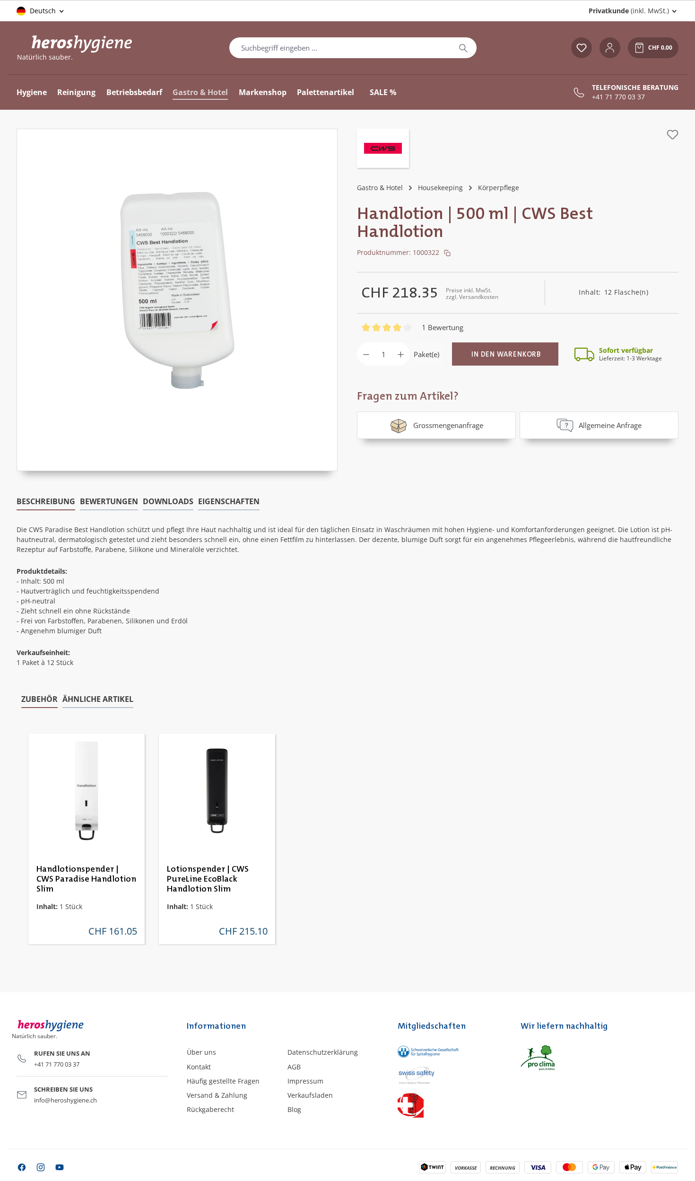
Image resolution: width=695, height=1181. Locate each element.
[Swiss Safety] (449, 1074)
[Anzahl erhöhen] (400, 354)
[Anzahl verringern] (366, 354)
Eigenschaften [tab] (229, 501)
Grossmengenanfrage (448, 425)
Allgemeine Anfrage (610, 425)
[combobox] (340, 47)
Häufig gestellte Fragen (223, 1080)
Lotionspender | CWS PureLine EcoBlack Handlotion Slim (208, 879)
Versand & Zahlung (217, 1095)
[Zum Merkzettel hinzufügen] (672, 134)
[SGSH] (449, 1051)
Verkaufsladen (310, 1095)
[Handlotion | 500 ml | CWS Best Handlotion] (177, 290)
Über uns (201, 1052)
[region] (177, 300)
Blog (294, 1109)
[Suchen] (463, 47)
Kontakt (199, 1066)
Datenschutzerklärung (322, 1052)
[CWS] (383, 149)
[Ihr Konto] (609, 47)
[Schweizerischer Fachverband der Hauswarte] (449, 1105)
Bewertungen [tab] (109, 501)
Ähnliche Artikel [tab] (97, 699)
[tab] (46, 501)
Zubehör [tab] (39, 699)
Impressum (305, 1080)
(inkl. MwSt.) (629, 10)
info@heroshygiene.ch (65, 1100)
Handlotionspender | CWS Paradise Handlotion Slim (86, 879)
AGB (294, 1066)
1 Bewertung (442, 327)
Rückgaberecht (210, 1109)
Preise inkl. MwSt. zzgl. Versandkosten (472, 293)
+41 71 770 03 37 (618, 97)
